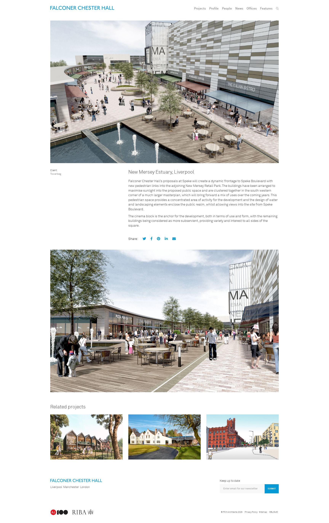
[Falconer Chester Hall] (82, 8)
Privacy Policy (251, 512)
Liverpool (56, 487)
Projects (200, 8)
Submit (272, 489)
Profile (214, 8)
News (239, 8)
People (227, 8)
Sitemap (263, 512)
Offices (252, 8)
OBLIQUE (273, 512)
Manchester (71, 487)
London (85, 487)
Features (266, 8)
